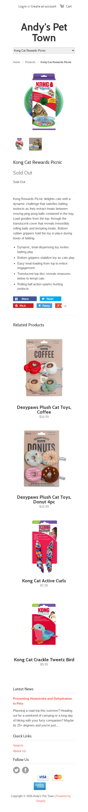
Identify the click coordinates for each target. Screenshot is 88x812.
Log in (23, 6)
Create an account (43, 6)
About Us (19, 751)
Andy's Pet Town (44, 32)
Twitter (16, 770)
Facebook (25, 770)
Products (30, 62)
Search (18, 745)
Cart (69, 6)
